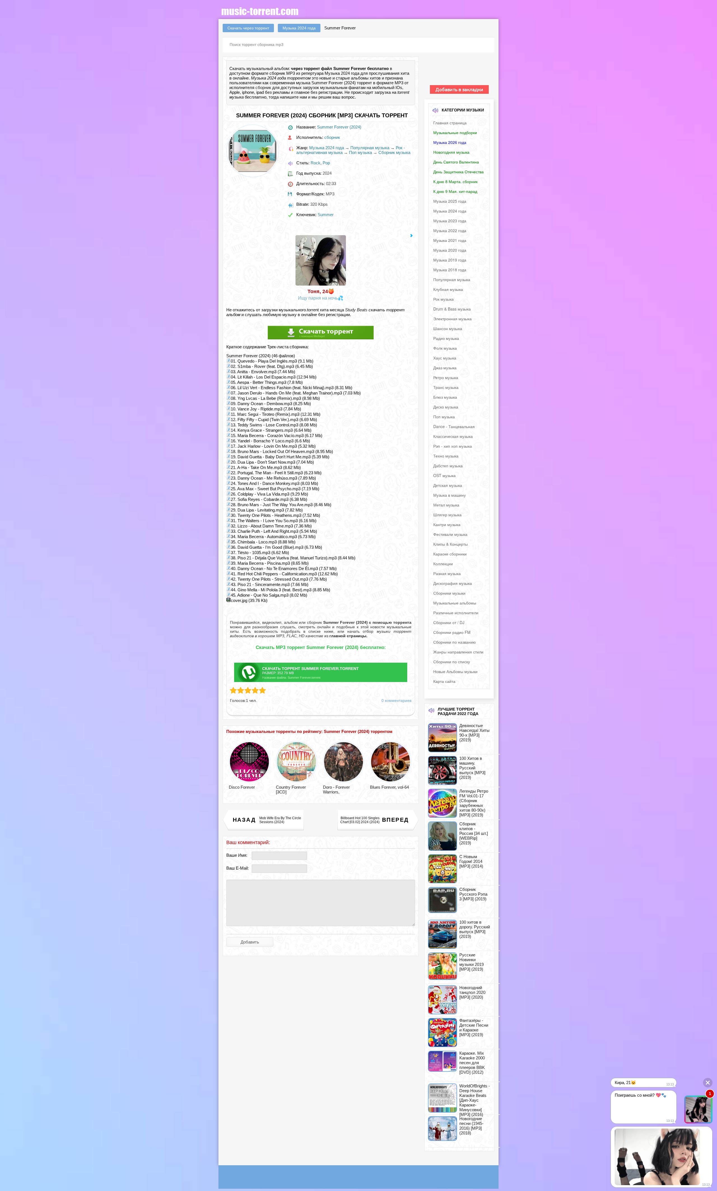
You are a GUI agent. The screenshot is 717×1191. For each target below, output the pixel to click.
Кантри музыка (446, 524)
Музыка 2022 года (449, 230)
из (345, 636)
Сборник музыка (394, 152)
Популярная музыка (369, 147)
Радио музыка (446, 338)
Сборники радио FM (452, 632)
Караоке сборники (450, 554)
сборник (263, 87)
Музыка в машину (449, 495)
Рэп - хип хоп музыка (452, 446)
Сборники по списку (451, 661)
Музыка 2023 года (449, 220)
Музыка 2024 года (326, 147)
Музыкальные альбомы (454, 603)
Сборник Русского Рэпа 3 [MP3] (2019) (473, 894)
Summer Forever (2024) (339, 127)
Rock (315, 162)
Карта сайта (444, 681)
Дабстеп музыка (448, 465)
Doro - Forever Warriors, (336, 789)
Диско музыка (445, 407)
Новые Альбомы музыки (455, 671)
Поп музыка (360, 152)
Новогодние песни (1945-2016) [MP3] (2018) (471, 1125)
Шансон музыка (447, 328)
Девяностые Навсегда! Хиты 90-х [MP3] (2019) (474, 732)
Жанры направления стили (458, 652)
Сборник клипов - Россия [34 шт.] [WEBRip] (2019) (473, 833)
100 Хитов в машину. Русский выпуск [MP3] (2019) (472, 768)
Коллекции (443, 563)
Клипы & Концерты (450, 544)
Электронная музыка (452, 318)
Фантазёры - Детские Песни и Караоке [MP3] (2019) (473, 1027)
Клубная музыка (448, 289)
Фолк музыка (445, 348)
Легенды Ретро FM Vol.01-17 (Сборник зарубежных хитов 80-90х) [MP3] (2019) (473, 803)
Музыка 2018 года (449, 269)
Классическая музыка (453, 436)
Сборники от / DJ (448, 622)
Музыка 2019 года (449, 260)
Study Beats (356, 309)
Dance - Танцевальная (454, 426)
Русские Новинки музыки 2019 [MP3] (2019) (471, 962)
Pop (326, 162)
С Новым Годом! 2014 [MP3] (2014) (471, 861)
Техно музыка (445, 456)
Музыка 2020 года (449, 250)
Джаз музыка (445, 367)
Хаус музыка (444, 358)
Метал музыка (446, 505)
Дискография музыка (452, 583)
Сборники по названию (454, 642)
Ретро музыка (445, 377)
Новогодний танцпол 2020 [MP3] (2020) (472, 992)
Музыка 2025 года (449, 201)
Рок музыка (443, 299)
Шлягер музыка (447, 514)
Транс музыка (445, 387)
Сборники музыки (449, 593)
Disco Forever (242, 787)
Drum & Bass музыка (452, 309)
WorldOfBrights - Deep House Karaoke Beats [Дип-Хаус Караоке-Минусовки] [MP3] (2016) (474, 1100)
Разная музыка (447, 573)
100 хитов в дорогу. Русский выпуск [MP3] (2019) (474, 929)
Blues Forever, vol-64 (389, 787)
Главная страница (450, 122)
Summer (326, 214)
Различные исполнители (455, 612)
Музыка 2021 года (449, 240)
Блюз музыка (445, 397)
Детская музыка (447, 485)
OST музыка (444, 475)
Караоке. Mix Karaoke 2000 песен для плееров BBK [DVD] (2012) (472, 1063)
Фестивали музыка (450, 534)
